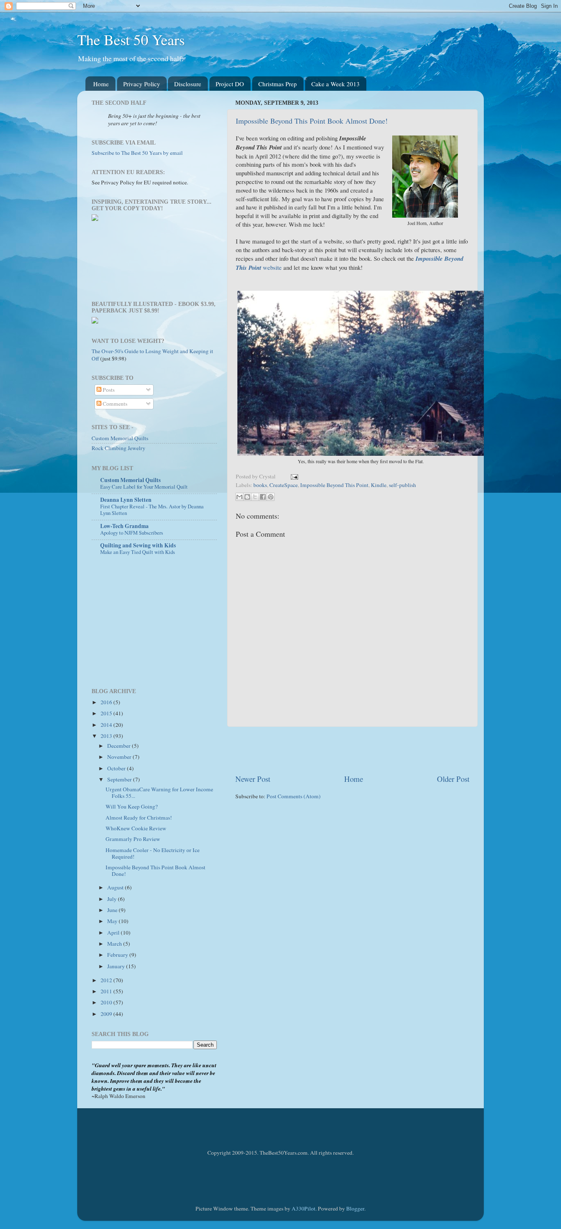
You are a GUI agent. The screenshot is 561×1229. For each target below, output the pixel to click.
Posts (108, 389)
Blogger (355, 1208)
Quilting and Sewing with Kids (138, 545)
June (113, 910)
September (120, 779)
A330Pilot (303, 1208)
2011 (107, 991)
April (114, 932)
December (119, 745)
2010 (107, 1002)
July (112, 899)
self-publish (402, 485)
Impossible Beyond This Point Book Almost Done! (312, 121)
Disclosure (187, 84)
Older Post (453, 779)
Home (101, 84)
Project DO (230, 84)
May (113, 921)
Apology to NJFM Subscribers (131, 532)
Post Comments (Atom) (294, 796)
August (116, 887)
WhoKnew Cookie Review (136, 828)
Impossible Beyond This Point (334, 485)
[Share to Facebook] (263, 497)
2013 (107, 736)
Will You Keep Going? (132, 806)
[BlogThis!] (247, 497)
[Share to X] (255, 497)
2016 (107, 702)
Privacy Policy (141, 84)
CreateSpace (283, 485)
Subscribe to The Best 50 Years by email (137, 152)
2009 (107, 1014)
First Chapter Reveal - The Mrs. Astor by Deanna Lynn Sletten (152, 510)
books (260, 485)
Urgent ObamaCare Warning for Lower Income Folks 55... (159, 792)
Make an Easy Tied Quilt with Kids (137, 552)
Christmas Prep (277, 84)
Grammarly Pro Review (133, 839)
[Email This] (239, 497)
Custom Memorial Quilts (120, 438)
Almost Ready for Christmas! (139, 817)
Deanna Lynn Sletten (126, 500)
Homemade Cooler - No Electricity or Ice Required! (153, 853)
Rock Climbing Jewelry (118, 448)
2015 (107, 713)
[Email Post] (293, 476)
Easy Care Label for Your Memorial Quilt (144, 486)
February (118, 954)
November (120, 756)
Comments (114, 403)
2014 (107, 724)
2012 (107, 980)
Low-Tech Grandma (124, 526)
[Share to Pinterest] (271, 497)
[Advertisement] (352, 750)
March (115, 943)
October (117, 768)
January (116, 966)
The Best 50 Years (131, 39)
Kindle (378, 485)
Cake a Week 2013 (335, 84)
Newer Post (252, 779)
